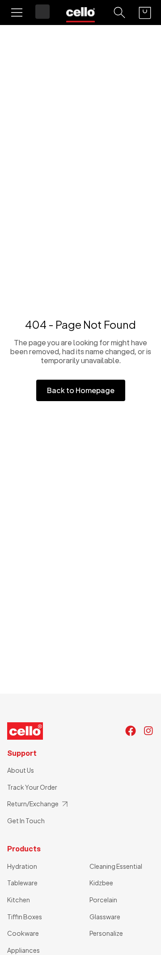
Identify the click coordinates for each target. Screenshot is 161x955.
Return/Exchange (33, 804)
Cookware (23, 933)
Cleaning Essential (115, 866)
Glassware (104, 917)
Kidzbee (101, 883)
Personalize (106, 933)
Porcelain (103, 900)
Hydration (22, 866)
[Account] (42, 11)
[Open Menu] (17, 12)
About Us (20, 770)
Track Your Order (32, 787)
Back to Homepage (80, 390)
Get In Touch (26, 821)
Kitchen (18, 900)
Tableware (22, 883)
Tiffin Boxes (24, 917)
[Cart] (145, 12)
